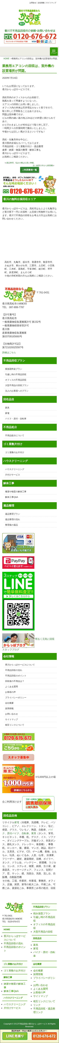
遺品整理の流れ (12, 519)
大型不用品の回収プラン (16, 385)
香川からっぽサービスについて (20, 664)
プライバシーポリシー (15, 697)
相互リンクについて (14, 725)
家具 (7, 407)
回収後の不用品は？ (14, 681)
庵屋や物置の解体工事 (15, 491)
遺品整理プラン (12, 514)
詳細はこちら (9, 352)
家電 (7, 413)
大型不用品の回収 (43, 931)
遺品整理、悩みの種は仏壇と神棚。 (20, 163)
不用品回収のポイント (15, 675)
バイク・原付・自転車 (15, 418)
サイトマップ (51, 3)
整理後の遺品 (11, 525)
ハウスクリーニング (14, 469)
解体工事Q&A (11, 497)
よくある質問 (11, 686)
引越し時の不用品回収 (15, 374)
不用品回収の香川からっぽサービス (32, 1024)
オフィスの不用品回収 (15, 380)
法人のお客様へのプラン (16, 391)
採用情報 (9, 708)
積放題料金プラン (13, 369)
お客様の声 (10, 692)
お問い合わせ (11, 714)
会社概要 (9, 703)
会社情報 (41, 3)
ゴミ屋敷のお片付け (14, 452)
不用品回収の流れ (13, 670)
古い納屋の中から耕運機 (43, 165)
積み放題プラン (41, 913)
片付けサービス (12, 474)
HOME (6, 58)
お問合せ (32, 3)
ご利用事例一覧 (29, 170)
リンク (37, 1005)
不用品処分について (14, 435)
